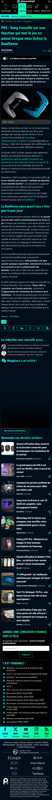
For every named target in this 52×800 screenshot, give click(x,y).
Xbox (30, 16)
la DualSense (28, 199)
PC (15, 11)
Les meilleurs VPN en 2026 (17, 722)
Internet (19, 624)
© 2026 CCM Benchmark (26, 747)
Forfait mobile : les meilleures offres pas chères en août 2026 (26, 713)
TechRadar (14, 316)
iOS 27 (9, 686)
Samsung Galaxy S (23, 550)
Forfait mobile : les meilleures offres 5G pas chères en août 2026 (26, 708)
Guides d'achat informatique (26, 585)
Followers (16, 734)
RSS (47, 734)
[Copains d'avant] (37, 768)
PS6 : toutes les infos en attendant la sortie (23, 690)
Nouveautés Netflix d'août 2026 (19, 693)
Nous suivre (47, 328)
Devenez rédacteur (26, 742)
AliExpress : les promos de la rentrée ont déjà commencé (24, 669)
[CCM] (37, 758)
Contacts (38, 742)
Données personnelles (24, 745)
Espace (36, 11)
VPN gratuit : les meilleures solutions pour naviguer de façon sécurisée (33, 578)
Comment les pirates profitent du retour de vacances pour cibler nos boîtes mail (33, 486)
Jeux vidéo (17, 21)
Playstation (23, 16)
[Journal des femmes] (14, 758)
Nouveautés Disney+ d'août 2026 (19, 696)
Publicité (45, 742)
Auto (29, 11)
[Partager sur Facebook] (13, 328)
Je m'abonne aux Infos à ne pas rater (23, 58)
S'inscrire (26, 654)
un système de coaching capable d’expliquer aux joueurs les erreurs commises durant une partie (23, 159)
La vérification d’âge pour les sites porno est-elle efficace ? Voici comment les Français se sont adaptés (31, 615)
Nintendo (14, 16)
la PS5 (34, 196)
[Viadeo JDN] (14, 773)
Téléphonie (6, 11)
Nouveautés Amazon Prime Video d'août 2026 (25, 700)
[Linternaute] (37, 763)
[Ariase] (37, 773)
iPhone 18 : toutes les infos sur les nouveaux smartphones (24, 681)
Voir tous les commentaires (15, 430)
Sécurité (19, 494)
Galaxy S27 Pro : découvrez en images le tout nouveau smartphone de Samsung (31, 542)
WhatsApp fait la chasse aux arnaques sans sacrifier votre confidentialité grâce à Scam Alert (31, 523)
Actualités (20, 511)
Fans (5, 734)
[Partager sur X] (4, 328)
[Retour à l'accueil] (26, 1)
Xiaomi (19, 568)
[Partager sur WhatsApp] (38, 328)
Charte (36, 745)
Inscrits (36, 734)
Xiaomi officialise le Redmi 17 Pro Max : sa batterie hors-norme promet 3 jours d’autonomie (33, 560)
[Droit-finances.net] (14, 768)
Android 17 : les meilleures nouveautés (21, 677)
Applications (20, 532)
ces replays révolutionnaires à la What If (18, 139)
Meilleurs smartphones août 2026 (20, 718)
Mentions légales (9, 745)
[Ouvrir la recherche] (49, 1)
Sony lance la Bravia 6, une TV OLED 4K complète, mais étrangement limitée (31, 503)
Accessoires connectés (24, 458)
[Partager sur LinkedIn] (21, 328)
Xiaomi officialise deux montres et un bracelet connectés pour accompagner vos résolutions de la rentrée (32, 449)
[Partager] (49, 50)
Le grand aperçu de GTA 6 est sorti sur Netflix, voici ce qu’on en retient (33, 468)
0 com (45, 50)
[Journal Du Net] (14, 763)
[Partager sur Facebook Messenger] (30, 328)
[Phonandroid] (6, 781)
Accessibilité (44, 745)
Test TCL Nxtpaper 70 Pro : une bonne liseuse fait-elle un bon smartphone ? (32, 595)
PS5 (4, 322)
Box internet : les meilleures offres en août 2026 (25, 703)
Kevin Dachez (6, 50)
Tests (18, 603)
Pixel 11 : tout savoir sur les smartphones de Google (26, 674)
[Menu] (2, 1)
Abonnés (26, 734)
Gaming (22, 11)
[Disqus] (26, 396)
